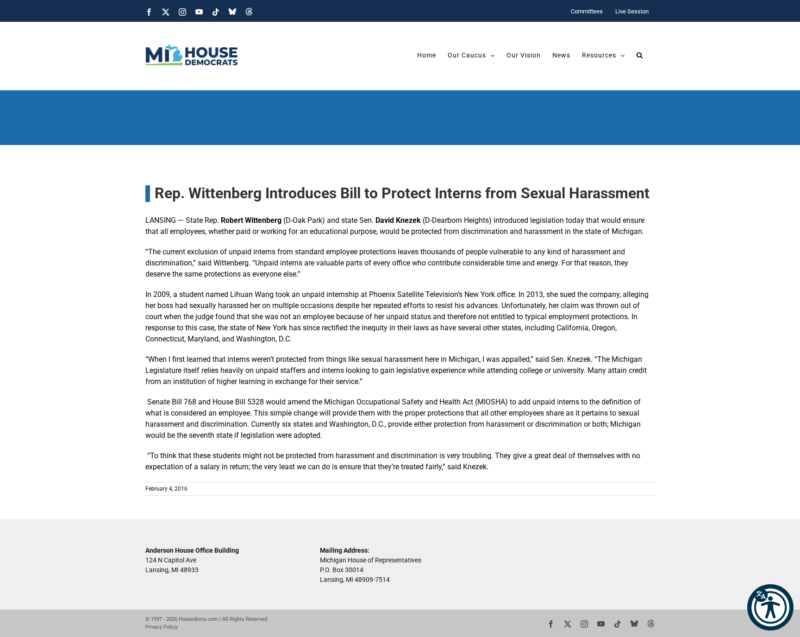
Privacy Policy (161, 627)
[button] (770, 607)
